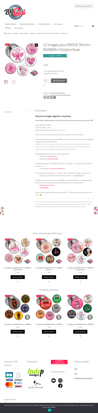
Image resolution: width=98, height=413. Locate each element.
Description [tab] (8, 112)
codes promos (52, 156)
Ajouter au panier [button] (18, 277)
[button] (36, 45)
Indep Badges (44, 188)
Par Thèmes (58, 24)
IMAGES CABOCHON (27, 24)
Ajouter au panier (59, 81)
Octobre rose (66, 95)
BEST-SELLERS (24, 33)
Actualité (31, 33)
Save (8, 44)
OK (49, 410)
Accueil (8, 33)
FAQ (75, 369)
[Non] (96, 408)
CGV (75, 374)
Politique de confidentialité (83, 378)
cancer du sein (57, 95)
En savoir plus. (81, 207)
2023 (51, 95)
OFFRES (8, 28)
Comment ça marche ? (47, 185)
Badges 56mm (61, 93)
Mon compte (19, 28)
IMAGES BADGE (10, 24)
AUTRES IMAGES (44, 24)
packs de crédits (53, 159)
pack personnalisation (57, 168)
